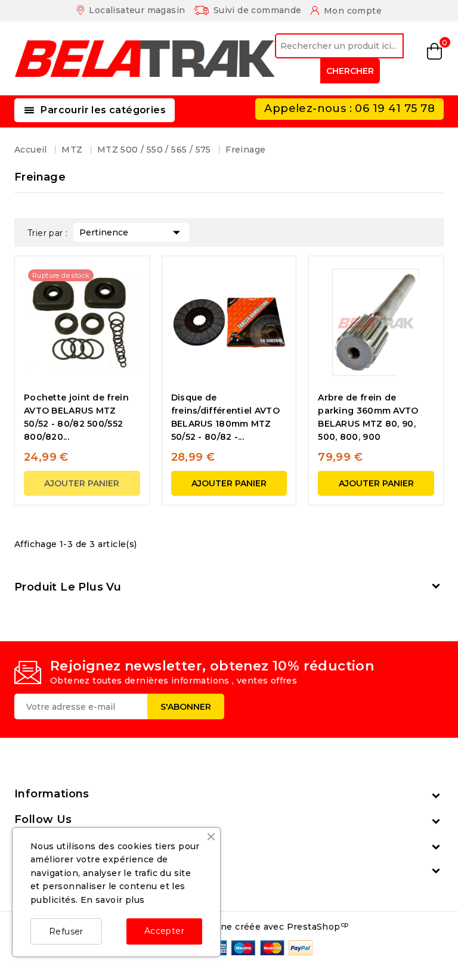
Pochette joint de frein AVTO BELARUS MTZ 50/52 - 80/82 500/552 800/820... (76, 417)
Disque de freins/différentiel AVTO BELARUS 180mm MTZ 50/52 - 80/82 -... (225, 417)
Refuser (66, 931)
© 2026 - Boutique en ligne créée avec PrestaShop (228, 926)
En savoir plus (113, 900)
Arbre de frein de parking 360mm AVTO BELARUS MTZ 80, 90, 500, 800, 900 (368, 417)
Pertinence (131, 232)
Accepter (164, 930)
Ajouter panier (81, 483)
